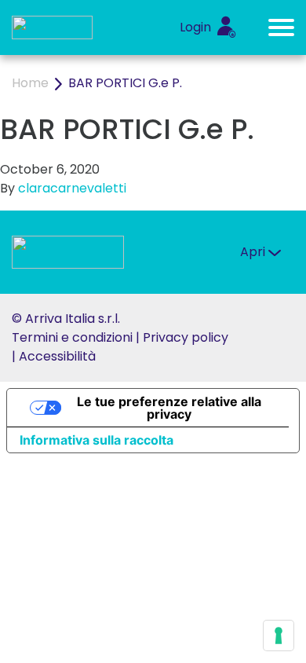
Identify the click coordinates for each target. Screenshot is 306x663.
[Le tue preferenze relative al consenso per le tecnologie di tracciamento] (278, 635)
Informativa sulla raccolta (96, 440)
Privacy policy (185, 337)
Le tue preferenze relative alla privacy (169, 408)
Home (30, 83)
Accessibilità (57, 356)
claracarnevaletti (72, 188)
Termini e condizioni (72, 337)
